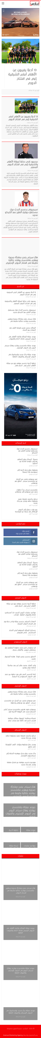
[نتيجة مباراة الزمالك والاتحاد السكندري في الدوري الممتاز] (12, 841)
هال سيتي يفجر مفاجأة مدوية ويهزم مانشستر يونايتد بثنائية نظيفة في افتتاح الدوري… (20, 890)
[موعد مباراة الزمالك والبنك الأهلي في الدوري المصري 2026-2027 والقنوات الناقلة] (20, 920)
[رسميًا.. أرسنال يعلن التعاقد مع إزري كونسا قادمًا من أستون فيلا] (8, 461)
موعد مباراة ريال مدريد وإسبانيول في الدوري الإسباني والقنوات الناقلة (20, 1012)
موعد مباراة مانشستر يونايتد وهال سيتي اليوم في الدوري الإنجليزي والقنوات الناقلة (20, 971)
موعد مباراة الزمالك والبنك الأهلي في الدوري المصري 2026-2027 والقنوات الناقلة (20, 931)
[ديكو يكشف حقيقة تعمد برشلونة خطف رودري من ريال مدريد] (8, 501)
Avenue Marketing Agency (13, 1035)
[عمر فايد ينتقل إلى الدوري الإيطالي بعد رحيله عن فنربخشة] (8, 512)
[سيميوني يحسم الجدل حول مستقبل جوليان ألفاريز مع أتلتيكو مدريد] (26, 198)
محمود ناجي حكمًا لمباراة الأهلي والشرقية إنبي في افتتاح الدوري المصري (22, 164)
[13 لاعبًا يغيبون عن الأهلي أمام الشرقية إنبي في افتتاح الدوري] (20, 51)
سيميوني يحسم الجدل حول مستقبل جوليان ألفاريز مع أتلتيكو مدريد (21, 212)
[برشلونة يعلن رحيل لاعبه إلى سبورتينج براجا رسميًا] (8, 472)
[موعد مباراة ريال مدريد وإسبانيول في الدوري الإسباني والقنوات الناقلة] (29, 825)
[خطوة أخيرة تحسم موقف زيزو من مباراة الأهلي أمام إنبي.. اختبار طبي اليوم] (12, 825)
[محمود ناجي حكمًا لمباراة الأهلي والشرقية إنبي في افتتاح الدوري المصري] (26, 151)
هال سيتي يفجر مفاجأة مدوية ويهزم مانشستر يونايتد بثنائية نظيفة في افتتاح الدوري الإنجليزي (22, 260)
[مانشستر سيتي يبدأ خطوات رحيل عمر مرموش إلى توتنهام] (8, 492)
